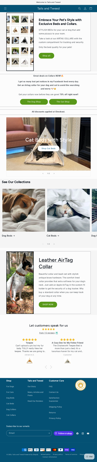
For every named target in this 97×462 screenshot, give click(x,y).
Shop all (46, 56)
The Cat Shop (63, 102)
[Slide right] (54, 244)
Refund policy (45, 454)
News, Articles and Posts (35, 393)
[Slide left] (43, 244)
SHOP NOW (48, 304)
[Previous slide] (43, 173)
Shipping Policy (55, 407)
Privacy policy (58, 454)
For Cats (10, 392)
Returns (52, 413)
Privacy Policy (55, 418)
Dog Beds (7, 235)
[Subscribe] (49, 433)
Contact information (50, 457)
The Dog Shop (34, 102)
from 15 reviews (47, 333)
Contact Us (53, 392)
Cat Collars (11, 415)
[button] (5, 8)
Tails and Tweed (18, 454)
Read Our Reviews (35, 401)
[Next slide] (54, 173)
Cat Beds (51, 235)
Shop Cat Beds (49, 148)
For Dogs (10, 386)
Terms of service (71, 454)
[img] (48, 329)
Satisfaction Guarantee (54, 399)
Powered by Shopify (31, 454)
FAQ (51, 386)
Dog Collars (11, 409)
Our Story (32, 386)
